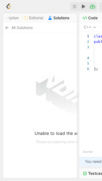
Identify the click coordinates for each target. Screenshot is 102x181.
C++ (87, 27)
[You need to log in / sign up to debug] (74, 6)
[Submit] (92, 6)
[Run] (83, 6)
